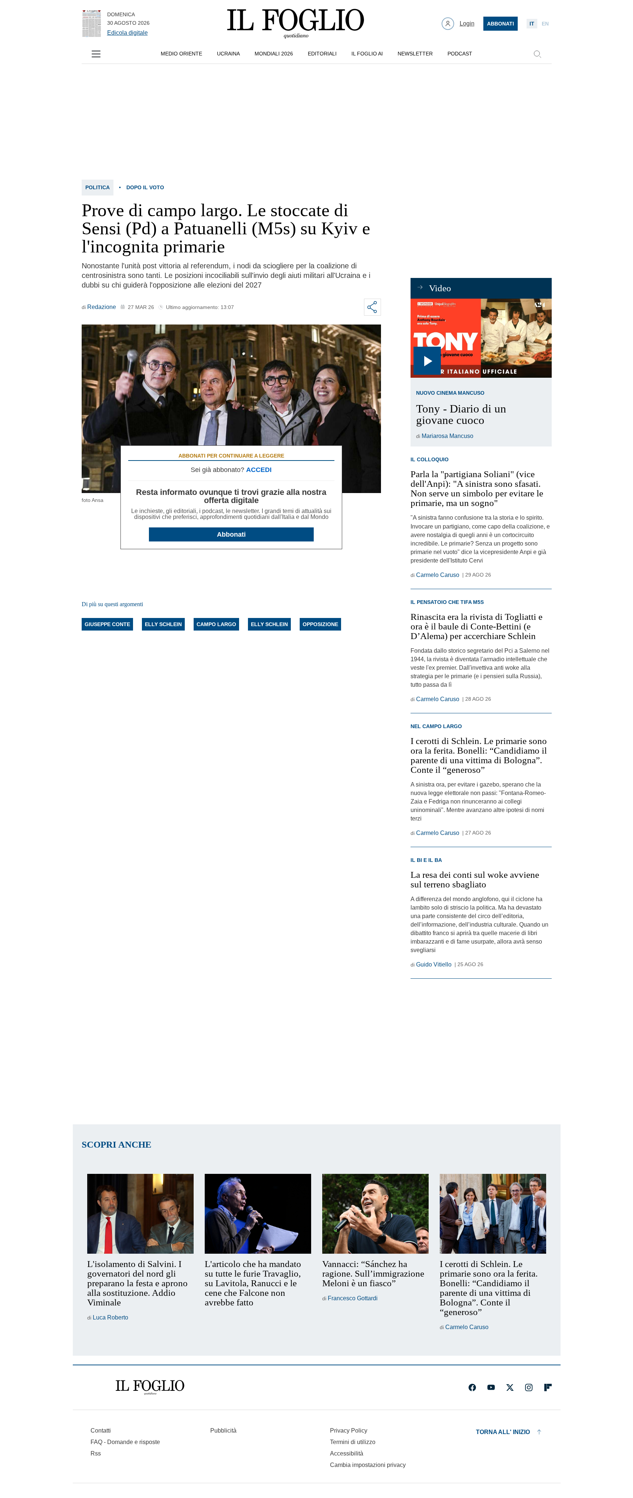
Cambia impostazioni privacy (368, 1465)
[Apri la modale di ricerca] (537, 54)
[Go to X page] (510, 1387)
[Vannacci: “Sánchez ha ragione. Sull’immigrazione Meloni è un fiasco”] (375, 1214)
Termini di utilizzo (352, 1442)
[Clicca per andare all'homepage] (150, 1387)
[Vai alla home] (295, 23)
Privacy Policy (348, 1430)
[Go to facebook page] (472, 1387)
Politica (97, 187)
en (545, 24)
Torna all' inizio (503, 1432)
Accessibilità (346, 1453)
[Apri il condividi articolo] (372, 307)
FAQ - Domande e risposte (125, 1442)
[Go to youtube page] (491, 1387)
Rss (96, 1453)
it (532, 24)
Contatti (101, 1430)
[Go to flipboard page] (548, 1387)
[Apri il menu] (96, 54)
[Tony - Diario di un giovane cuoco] (481, 338)
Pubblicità (223, 1430)
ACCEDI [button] (259, 469)
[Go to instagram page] (528, 1387)
